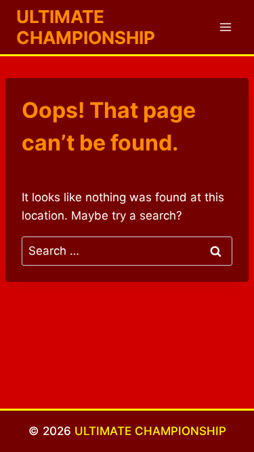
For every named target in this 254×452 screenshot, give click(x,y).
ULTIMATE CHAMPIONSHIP (150, 431)
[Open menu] (225, 26)
